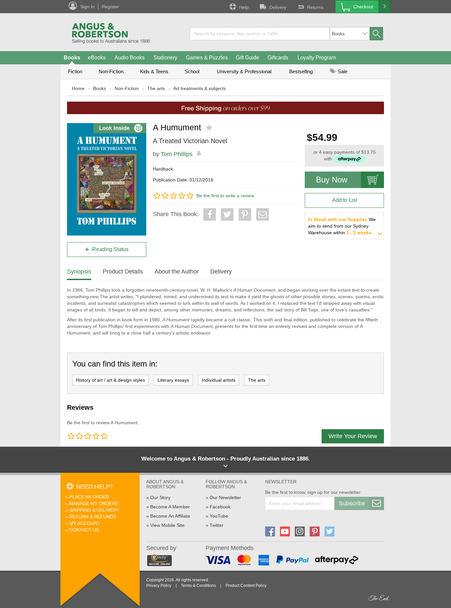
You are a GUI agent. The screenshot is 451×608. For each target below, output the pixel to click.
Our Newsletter (225, 497)
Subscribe (352, 503)
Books (72, 57)
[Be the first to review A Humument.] (209, 127)
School (192, 71)
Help (244, 7)
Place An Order (89, 496)
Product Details (123, 271)
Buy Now (331, 179)
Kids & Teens (154, 71)
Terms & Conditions (198, 585)
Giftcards (277, 57)
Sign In (87, 6)
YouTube (219, 516)
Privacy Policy (158, 585)
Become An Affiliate (170, 516)
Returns (315, 7)
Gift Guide (247, 57)
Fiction (75, 71)
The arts (156, 88)
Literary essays (173, 380)
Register (110, 6)
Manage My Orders (93, 503)
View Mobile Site (167, 525)
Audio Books (130, 57)
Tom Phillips (176, 154)
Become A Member (170, 506)
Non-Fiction (111, 71)
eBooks (97, 57)
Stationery (165, 57)
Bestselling (301, 71)
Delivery (277, 7)
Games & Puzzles (207, 57)
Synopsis (79, 271)
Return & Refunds (92, 516)
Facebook (220, 506)
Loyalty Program (316, 57)
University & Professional (244, 71)
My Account (84, 523)
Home (78, 88)
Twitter (217, 525)
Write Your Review (353, 436)
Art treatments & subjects (199, 88)
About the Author (177, 271)
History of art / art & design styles (110, 380)
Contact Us (84, 529)
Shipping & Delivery (94, 510)
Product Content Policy (246, 585)
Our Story (160, 497)
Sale (341, 71)
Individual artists (218, 380)
